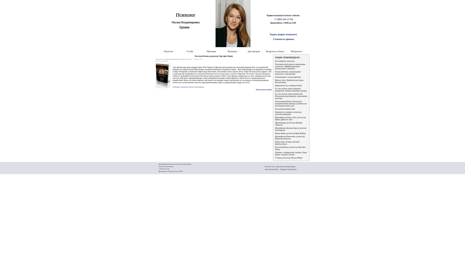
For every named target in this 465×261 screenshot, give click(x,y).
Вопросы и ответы (275, 51)
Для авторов (254, 51)
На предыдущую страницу (264, 89)
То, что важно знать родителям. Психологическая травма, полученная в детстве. (291, 96)
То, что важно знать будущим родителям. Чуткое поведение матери (291, 90)
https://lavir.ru (272, 166)
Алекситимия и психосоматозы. (288, 77)
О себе (190, 51)
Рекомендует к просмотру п (188, 87)
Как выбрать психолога (285, 61)
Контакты (232, 51)
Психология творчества (285, 109)
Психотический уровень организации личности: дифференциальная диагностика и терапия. (290, 66)
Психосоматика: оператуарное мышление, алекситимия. (288, 73)
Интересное (296, 51)
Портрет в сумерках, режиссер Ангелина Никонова (288, 113)
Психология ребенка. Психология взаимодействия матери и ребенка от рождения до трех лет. (291, 103)
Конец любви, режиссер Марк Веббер (290, 133)
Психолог (168, 51)
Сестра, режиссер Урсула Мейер (288, 158)
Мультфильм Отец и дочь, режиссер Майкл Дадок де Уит (290, 118)
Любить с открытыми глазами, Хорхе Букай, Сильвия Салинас (291, 153)
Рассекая (161, 61)
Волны (166, 61)
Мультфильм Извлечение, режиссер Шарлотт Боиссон (290, 137)
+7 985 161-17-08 (164, 169)
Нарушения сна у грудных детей (288, 85)
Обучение (211, 51)
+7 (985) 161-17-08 (283, 19)
